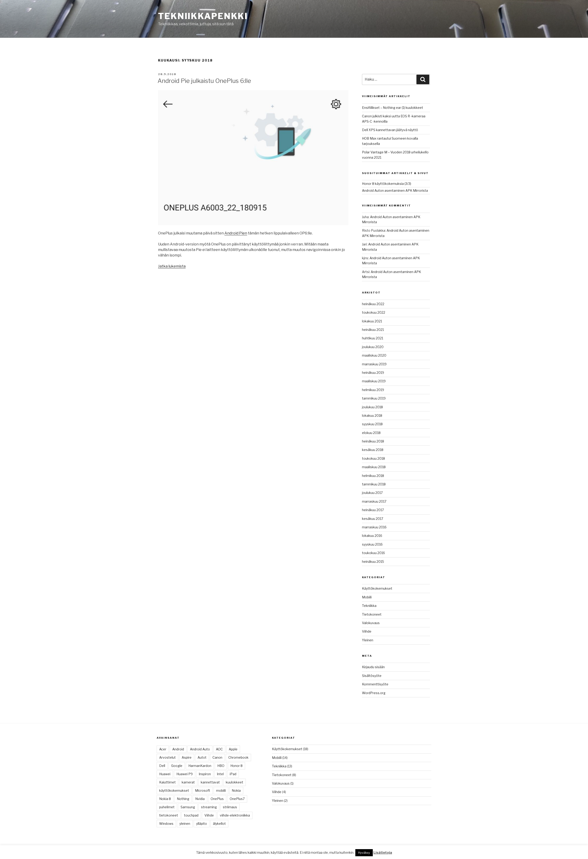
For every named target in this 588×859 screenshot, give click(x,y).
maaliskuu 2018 (374, 467)
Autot (202, 757)
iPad (233, 774)
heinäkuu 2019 (373, 373)
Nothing (183, 799)
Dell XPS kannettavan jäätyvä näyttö (390, 130)
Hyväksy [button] (364, 852)
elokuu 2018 (371, 433)
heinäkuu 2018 (373, 441)
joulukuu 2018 (372, 407)
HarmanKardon (199, 766)
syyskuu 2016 (372, 544)
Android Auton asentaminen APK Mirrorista (395, 190)
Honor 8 (236, 766)
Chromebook (238, 757)
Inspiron (205, 774)
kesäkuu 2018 (372, 450)
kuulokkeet (234, 782)
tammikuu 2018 (374, 484)
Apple (233, 749)
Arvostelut (167, 757)
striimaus (230, 807)
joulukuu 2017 (372, 493)
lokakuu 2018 (372, 415)
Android (178, 749)
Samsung (188, 807)
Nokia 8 (165, 799)
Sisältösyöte (372, 676)
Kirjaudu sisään (373, 667)
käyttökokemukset (174, 790)
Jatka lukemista (172, 266)
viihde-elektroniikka (235, 815)
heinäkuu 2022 (373, 304)
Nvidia (200, 799)
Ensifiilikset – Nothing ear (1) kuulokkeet (392, 108)
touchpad (191, 815)
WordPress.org (373, 693)
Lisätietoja (382, 853)
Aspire (187, 757)
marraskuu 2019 (374, 364)
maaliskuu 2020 (374, 355)
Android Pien (235, 233)
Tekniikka (369, 606)
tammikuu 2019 (374, 398)
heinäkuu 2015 (373, 561)
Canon (217, 757)
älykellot (219, 823)
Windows (166, 823)
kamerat (188, 782)
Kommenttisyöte (375, 684)
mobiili (221, 790)
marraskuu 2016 (374, 527)
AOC (219, 749)
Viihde (366, 631)
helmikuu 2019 (373, 390)
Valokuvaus (371, 623)
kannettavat (210, 782)
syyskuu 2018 (372, 424)
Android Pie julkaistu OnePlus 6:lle (204, 80)
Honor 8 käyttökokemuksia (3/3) (386, 184)
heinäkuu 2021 (373, 330)
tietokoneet (168, 815)
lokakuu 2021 (372, 321)
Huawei (164, 774)
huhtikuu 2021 (372, 338)
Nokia (236, 790)
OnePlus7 (237, 799)
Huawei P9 (184, 774)
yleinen (184, 823)
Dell (162, 766)
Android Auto (200, 749)
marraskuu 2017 (374, 501)
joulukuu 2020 (373, 347)
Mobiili (367, 597)
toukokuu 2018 (373, 458)
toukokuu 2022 (373, 312)
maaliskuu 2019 (374, 381)
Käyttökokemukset (377, 588)
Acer (162, 749)
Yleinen (367, 640)
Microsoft (202, 790)
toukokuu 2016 (373, 553)
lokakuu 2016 (372, 536)
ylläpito (201, 823)
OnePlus (217, 799)
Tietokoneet (372, 614)
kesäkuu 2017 (372, 519)
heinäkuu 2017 (373, 510)
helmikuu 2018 (373, 476)
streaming (209, 807)
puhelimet (167, 807)
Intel (220, 774)
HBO (220, 766)
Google (176, 766)
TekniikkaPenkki (203, 16)
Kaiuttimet (167, 782)
